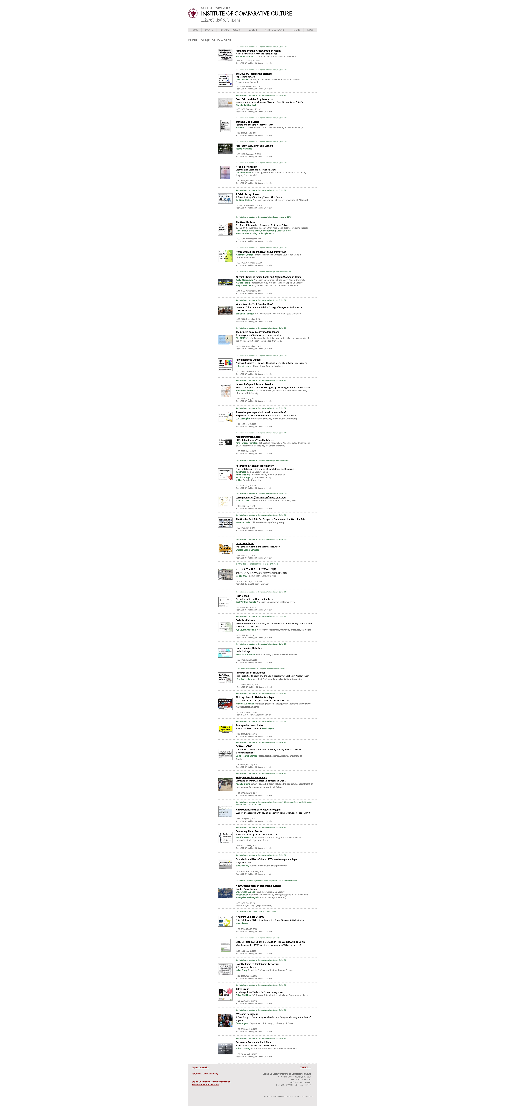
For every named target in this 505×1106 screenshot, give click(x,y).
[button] (208, 30)
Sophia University (200, 1067)
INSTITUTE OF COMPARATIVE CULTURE (246, 13)
